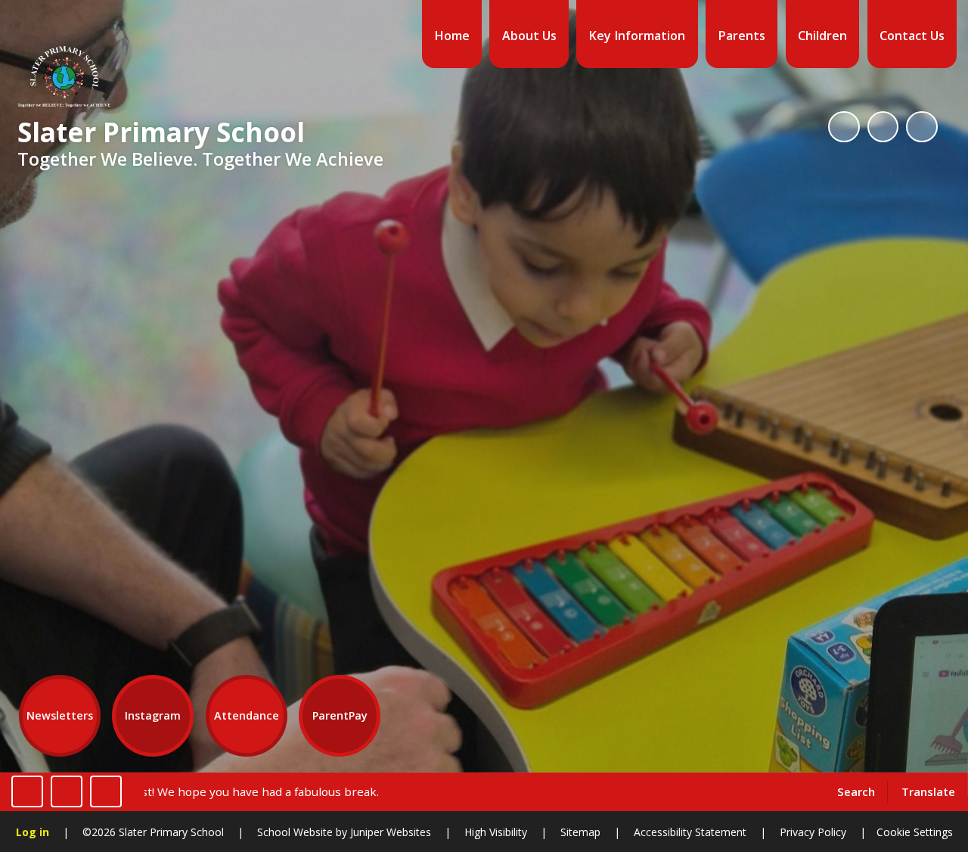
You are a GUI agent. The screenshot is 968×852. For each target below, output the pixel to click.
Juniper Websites (389, 832)
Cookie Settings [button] (914, 832)
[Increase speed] (106, 791)
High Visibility (495, 832)
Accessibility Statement (690, 832)
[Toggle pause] (27, 791)
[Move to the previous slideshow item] (883, 127)
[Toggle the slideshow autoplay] (844, 127)
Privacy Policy (813, 832)
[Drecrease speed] (66, 791)
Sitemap (580, 832)
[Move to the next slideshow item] (922, 127)
